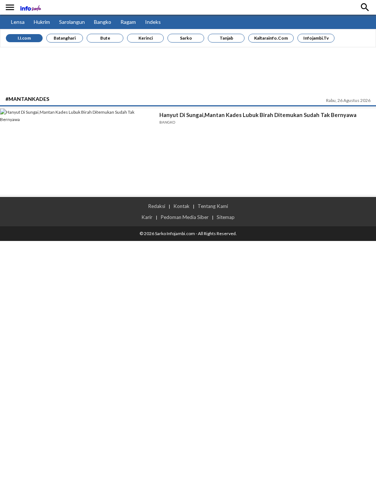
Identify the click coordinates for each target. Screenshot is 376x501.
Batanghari (65, 38)
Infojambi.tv (316, 38)
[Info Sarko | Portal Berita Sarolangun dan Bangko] (36, 7)
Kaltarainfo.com (271, 38)
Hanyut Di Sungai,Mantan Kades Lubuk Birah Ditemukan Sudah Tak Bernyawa (258, 114)
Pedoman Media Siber (184, 217)
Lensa (18, 22)
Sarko (186, 38)
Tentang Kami (213, 206)
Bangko (102, 22)
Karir (146, 217)
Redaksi (156, 206)
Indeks (153, 22)
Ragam (128, 22)
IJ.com (24, 38)
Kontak (181, 206)
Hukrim (42, 22)
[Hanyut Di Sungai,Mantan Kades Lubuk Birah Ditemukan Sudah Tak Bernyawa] (77, 152)
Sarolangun (72, 22)
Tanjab (226, 38)
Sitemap (226, 217)
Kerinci (145, 38)
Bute (105, 38)
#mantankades (27, 99)
